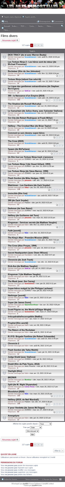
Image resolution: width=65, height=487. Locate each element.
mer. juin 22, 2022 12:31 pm (40, 298)
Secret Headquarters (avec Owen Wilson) (27, 253)
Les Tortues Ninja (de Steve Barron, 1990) (28, 171)
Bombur (28, 380)
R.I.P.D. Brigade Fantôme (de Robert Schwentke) (31, 336)
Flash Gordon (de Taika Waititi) (23, 350)
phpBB (25, 483)
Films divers (9, 36)
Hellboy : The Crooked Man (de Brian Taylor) (29, 126)
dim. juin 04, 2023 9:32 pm (42, 203)
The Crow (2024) (16, 141)
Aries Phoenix (30, 366)
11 (62, 100)
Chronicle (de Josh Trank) (20, 260)
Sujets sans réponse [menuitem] (12, 17)
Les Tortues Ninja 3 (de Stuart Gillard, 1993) (29, 164)
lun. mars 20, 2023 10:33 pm (44, 218)
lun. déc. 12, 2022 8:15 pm (48, 262)
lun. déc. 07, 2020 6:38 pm (42, 402)
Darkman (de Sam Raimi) (20, 208)
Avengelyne (13, 416)
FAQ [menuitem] (6, 21)
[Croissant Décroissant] (32, 431)
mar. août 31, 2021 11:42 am (41, 332)
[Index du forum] (32, 12)
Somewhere (29, 283)
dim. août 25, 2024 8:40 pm (48, 143)
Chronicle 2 (13, 343)
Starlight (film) (15, 371)
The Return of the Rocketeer (21, 330)
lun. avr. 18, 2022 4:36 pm (50, 305)
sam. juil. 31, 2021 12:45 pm (48, 352)
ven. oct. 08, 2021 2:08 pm (40, 325)
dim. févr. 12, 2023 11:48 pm (40, 225)
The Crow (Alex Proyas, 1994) (22, 246)
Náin (26, 233)
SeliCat (27, 91)
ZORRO (28, 159)
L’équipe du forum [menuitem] (50, 479)
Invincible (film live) (17, 193)
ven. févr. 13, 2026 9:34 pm (48, 73)
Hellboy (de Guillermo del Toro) (23, 215)
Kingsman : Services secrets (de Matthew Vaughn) (32, 222)
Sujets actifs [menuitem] (30, 17)
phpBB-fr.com (37, 485)
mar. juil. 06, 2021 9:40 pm (43, 359)
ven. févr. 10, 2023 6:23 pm (40, 233)
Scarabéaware (30, 57)
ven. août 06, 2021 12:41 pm (41, 346)
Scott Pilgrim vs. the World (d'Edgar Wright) (29, 309)
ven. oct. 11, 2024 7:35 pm (48, 120)
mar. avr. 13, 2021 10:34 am (40, 373)
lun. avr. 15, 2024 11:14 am (43, 159)
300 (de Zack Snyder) (18, 200)
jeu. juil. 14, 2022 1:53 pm (42, 268)
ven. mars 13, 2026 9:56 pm (48, 66)
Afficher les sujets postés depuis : (26, 424)
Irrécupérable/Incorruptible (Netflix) (25, 316)
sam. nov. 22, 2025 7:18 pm (48, 81)
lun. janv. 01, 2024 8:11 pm (43, 173)
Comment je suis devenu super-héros (26, 133)
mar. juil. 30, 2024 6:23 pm (48, 151)
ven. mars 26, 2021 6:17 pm (47, 387)
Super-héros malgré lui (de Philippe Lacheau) (30, 288)
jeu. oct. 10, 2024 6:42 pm (48, 128)
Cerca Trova (29, 387)
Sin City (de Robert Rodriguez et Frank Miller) (30, 118)
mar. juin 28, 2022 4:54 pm (43, 290)
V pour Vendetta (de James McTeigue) (26, 408)
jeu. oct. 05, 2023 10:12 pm (41, 187)
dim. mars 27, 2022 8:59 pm (47, 312)
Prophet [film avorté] (18, 323)
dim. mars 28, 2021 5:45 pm (44, 380)
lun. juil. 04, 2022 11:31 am (40, 276)
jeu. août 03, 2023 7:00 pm (48, 195)
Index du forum (10, 479)
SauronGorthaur (31, 305)
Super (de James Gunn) (19, 302)
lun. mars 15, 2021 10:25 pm (41, 394)
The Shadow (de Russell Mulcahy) (24, 104)
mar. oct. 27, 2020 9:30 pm (43, 410)
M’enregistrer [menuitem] (44, 21)
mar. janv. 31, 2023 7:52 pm (48, 240)
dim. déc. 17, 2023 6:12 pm (43, 180)
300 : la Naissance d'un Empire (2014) (26, 96)
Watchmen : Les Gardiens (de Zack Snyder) (29, 185)
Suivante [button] (41, 45)
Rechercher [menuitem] (62, 26)
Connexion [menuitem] (58, 21)
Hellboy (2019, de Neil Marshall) (23, 399)
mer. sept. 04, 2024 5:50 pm (48, 135)
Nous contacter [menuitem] (32, 479)
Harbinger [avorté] (16, 295)
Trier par (26, 427)
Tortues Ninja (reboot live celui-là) (24, 79)
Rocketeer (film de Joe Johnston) (24, 71)
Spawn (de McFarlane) (19, 149)
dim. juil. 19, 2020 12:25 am (40, 418)
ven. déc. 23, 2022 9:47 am (44, 255)
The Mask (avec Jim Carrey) (21, 281)
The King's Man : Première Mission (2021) (28, 238)
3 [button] (38, 45)
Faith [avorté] (14, 230)
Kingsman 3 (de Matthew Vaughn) (24, 274)
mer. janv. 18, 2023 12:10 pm (44, 248)
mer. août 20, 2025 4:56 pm (42, 91)
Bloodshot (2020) (16, 391)
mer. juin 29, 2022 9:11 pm (46, 283)
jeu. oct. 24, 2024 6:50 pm (48, 106)
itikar (27, 187)
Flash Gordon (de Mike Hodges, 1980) (26, 178)
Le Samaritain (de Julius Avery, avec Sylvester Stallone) (35, 111)
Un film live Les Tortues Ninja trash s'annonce (30, 157)
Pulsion (27, 203)
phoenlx (28, 180)
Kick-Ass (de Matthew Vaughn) (22, 266)
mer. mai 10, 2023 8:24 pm (43, 210)
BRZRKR (12, 377)
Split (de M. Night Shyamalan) (22, 384)
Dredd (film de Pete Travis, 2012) (23, 364)
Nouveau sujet (9, 40)
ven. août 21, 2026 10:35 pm (49, 57)
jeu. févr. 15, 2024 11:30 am (43, 166)
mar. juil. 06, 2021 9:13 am (47, 366)
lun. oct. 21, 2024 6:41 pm (48, 113)
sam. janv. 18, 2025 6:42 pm (48, 98)
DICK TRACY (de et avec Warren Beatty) (27, 55)
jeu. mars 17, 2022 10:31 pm (41, 319)
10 (59, 100)
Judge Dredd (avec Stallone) (21, 357)
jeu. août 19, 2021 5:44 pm (48, 339)
